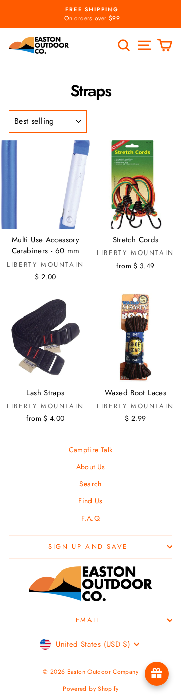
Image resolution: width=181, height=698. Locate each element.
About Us (90, 467)
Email (88, 620)
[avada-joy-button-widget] (157, 674)
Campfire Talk (91, 450)
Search (90, 484)
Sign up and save (88, 546)
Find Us (90, 501)
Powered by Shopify (90, 688)
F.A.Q (90, 518)
